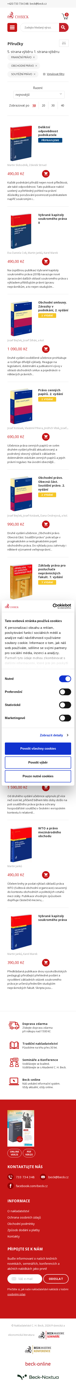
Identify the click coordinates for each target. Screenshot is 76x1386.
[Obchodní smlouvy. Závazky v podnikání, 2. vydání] (21, 318)
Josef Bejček (14, 340)
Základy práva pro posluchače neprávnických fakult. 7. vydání (52, 571)
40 (62, 105)
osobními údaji (16, 1294)
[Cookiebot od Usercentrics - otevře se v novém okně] (53, 606)
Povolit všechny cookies (38, 748)
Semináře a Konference (40, 1060)
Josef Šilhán (30, 340)
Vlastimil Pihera (34, 428)
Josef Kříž (66, 428)
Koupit (46, 174)
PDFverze (29, 1153)
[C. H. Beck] (23, 15)
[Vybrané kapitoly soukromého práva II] (21, 231)
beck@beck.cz (58, 1177)
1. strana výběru (46, 51)
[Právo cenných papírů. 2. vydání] (21, 406)
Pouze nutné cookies (38, 776)
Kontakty (13, 1236)
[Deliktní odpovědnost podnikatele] (21, 143)
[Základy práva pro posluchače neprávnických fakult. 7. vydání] (21, 581)
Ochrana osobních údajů (24, 1217)
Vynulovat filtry (55, 74)
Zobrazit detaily (51, 735)
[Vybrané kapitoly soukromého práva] (21, 932)
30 (53, 105)
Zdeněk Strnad (37, 165)
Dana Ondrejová (50, 515)
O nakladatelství (18, 1211)
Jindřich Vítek (51, 428)
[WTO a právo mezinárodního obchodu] (21, 844)
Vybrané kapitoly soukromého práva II (52, 219)
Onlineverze (14, 1153)
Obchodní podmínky (21, 1224)
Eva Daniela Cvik (17, 253)
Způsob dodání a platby (23, 1230)
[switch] (65, 691)
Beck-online (31, 1080)
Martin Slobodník (17, 165)
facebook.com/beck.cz (32, 1186)
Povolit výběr (38, 762)
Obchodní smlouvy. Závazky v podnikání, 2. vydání (53, 306)
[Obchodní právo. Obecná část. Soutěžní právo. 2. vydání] (21, 494)
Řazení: (38, 88)
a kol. (41, 340)
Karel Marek (51, 253)
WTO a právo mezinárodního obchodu (49, 832)
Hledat (64, 27)
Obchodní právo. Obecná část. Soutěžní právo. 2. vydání (51, 483)
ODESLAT (56, 1279)
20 (43, 105)
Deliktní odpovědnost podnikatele (48, 131)
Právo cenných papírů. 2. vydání (50, 392)
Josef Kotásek (15, 428)
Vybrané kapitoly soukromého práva (52, 918)
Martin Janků (35, 253)
